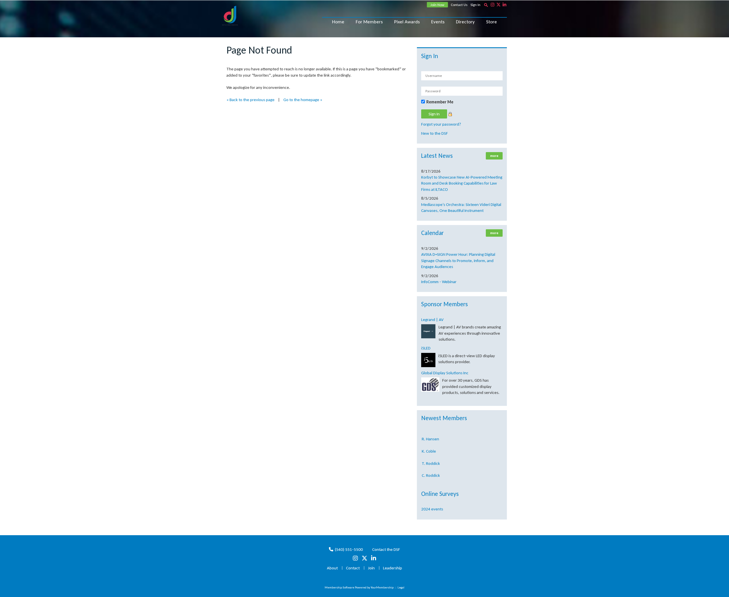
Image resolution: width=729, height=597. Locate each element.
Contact (353, 568)
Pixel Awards (407, 22)
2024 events (432, 509)
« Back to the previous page (250, 99)
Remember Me (439, 102)
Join (371, 568)
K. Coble (429, 444)
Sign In (475, 5)
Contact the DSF (386, 549)
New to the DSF (434, 133)
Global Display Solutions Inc (444, 372)
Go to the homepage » (302, 99)
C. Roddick (431, 468)
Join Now (437, 5)
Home (338, 22)
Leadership (392, 568)
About (332, 568)
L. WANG (429, 481)
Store (491, 22)
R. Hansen (430, 432)
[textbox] (485, 5)
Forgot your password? (441, 124)
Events (438, 22)
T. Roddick (431, 456)
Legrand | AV (432, 319)
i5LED (426, 348)
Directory (465, 22)
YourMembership (382, 587)
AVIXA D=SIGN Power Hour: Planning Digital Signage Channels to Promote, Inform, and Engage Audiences (458, 260)
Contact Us (459, 5)
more (494, 156)
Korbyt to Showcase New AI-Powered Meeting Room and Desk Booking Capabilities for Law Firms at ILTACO (461, 183)
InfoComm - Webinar (438, 281)
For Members (369, 22)
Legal (401, 587)
